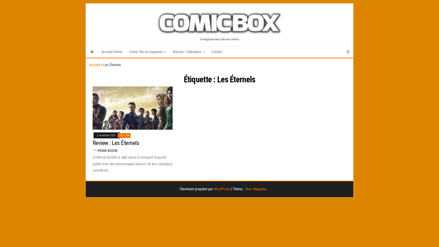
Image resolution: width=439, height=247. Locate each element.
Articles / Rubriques (187, 52)
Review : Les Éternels (116, 143)
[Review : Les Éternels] (133, 108)
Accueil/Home (112, 52)
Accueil (94, 65)
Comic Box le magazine (146, 52)
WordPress (222, 189)
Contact (216, 52)
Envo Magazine (256, 189)
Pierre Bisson (107, 151)
